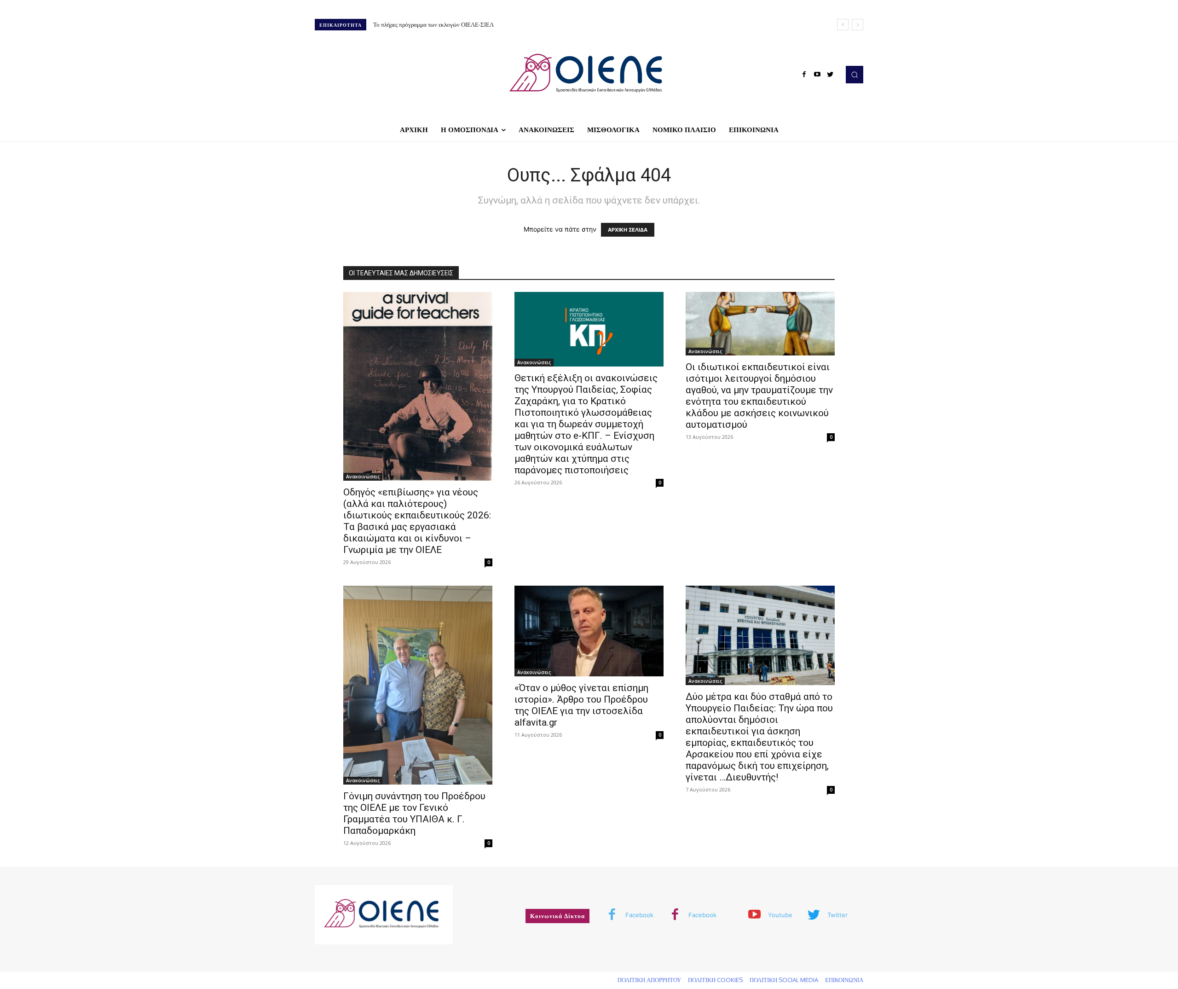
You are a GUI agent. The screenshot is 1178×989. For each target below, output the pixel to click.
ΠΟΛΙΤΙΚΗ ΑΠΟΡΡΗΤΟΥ (649, 979)
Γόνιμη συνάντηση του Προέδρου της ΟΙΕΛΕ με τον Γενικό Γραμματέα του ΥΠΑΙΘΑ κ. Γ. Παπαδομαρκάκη (414, 813)
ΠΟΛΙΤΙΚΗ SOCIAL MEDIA (784, 979)
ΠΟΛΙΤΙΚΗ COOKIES (715, 979)
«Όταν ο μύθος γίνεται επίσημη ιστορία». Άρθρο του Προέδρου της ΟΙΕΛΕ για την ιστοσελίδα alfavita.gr (581, 705)
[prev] (843, 24)
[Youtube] (817, 74)
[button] (854, 74)
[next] (857, 24)
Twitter (837, 915)
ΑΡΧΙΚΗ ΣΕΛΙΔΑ (627, 230)
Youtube (780, 915)
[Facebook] (804, 74)
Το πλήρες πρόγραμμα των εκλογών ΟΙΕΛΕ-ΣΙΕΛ (433, 24)
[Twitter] (830, 74)
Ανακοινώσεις (363, 476)
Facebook (639, 915)
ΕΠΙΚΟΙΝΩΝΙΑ (844, 979)
